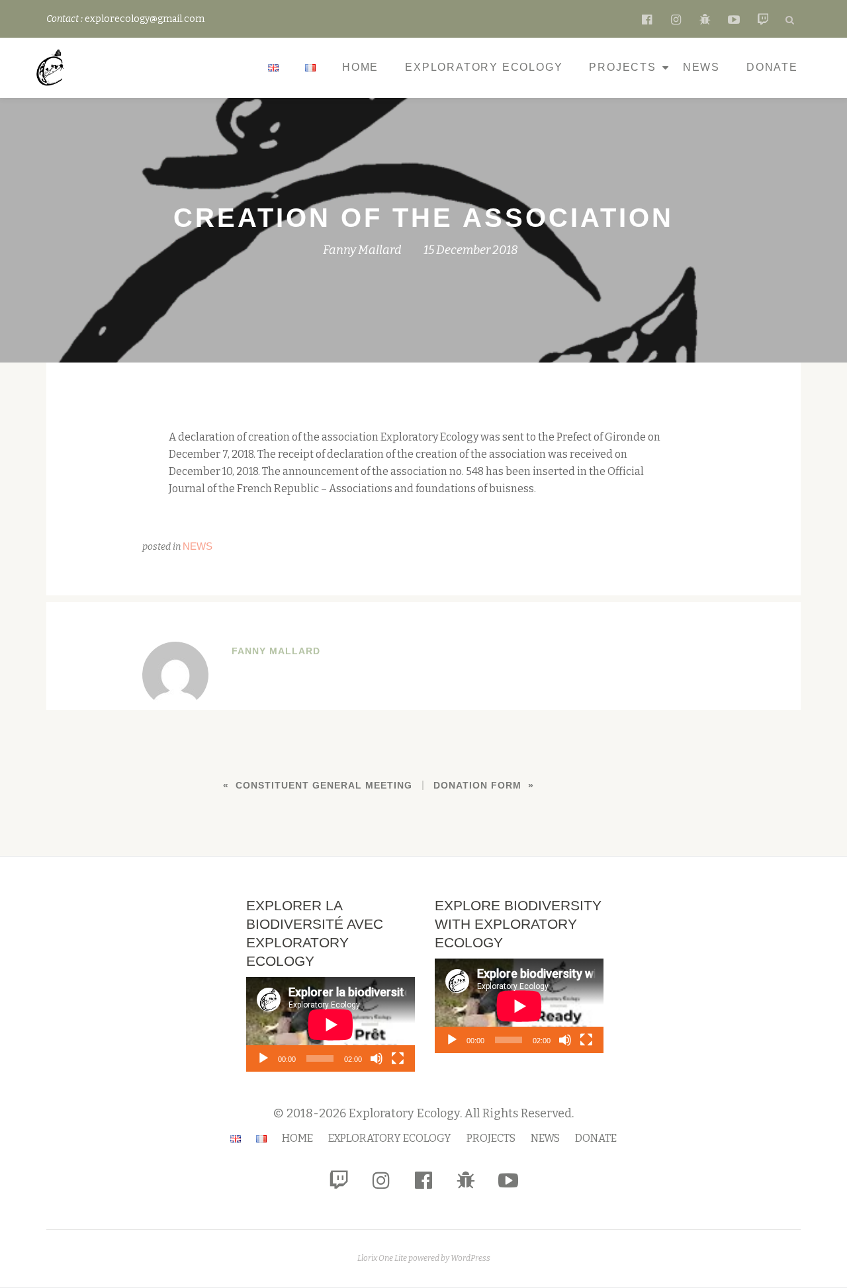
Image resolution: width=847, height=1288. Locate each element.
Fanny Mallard (362, 250)
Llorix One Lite (382, 1258)
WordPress (470, 1258)
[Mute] (376, 1058)
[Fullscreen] (397, 1058)
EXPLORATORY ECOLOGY (483, 67)
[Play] (263, 1058)
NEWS (701, 67)
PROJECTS (622, 67)
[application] (330, 1024)
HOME (360, 67)
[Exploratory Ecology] (52, 67)
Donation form (477, 785)
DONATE (772, 67)
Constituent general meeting (324, 785)
